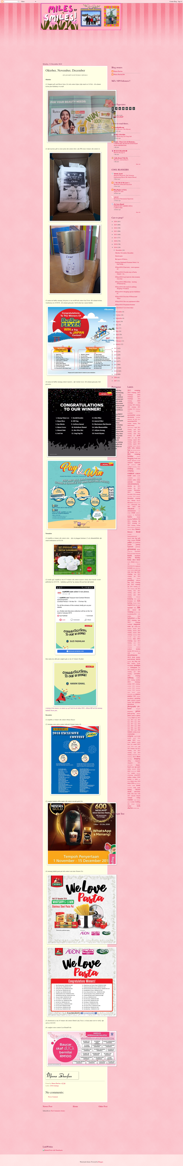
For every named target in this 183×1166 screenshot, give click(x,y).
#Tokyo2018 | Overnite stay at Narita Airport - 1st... (126, 273)
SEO (132, 744)
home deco (132, 559)
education (131, 508)
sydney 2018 (136, 777)
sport (138, 767)
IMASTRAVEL (131, 566)
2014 (115, 358)
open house (131, 692)
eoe (139, 511)
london (129, 616)
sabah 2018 (136, 738)
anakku (129, 423)
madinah (130, 624)
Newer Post (47, 1106)
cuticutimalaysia (133, 484)
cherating (134, 467)
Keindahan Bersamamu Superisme (123, 199)
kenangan (130, 601)
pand (134, 694)
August (118, 321)
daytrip (130, 486)
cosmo (138, 478)
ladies (138, 603)
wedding (137, 802)
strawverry (133, 771)
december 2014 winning (134, 494)
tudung (130, 789)
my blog (134, 661)
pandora (137, 694)
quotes (138, 715)
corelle (138, 476)
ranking (129, 717)
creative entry (132, 480)
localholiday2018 (132, 614)
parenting (137, 698)
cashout (130, 467)
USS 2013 (134, 793)
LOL (139, 614)
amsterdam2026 (132, 421)
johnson (138, 580)
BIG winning (134, 454)
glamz (138, 549)
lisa (134, 612)
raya (133, 717)
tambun (129, 779)
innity (133, 568)
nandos (133, 663)
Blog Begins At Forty (120, 190)
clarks (138, 467)
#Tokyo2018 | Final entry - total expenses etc (127, 268)
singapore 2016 (134, 763)
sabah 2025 (131, 740)
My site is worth (118, 115)
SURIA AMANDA (119, 135)
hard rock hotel (131, 553)
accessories (131, 415)
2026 (115, 221)
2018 (115, 247)
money (138, 657)
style (129, 773)
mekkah (130, 649)
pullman (134, 715)
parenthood (130, 698)
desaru (138, 500)
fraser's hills (131, 538)
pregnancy (130, 711)
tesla (136, 779)
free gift (137, 538)
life (138, 607)
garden (130, 544)
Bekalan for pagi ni (119, 152)
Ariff (138, 435)
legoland (130, 608)
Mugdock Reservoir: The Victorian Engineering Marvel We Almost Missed (125, 176)
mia (139, 651)
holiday (137, 557)
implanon (137, 566)
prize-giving (131, 713)
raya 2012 (137, 717)
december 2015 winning (134, 496)
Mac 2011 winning (134, 619)
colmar (138, 469)
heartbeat (137, 556)
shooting (130, 759)
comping (131, 471)
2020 (115, 241)
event (133, 512)
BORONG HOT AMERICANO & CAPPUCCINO (123, 207)
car (128, 464)
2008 (115, 377)
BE (128, 452)
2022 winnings (132, 407)
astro (132, 437)
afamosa (130, 419)
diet (129, 502)
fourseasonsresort (132, 536)
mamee (130, 628)
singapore (137, 761)
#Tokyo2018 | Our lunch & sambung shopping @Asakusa (126, 288)
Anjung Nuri (136, 423)
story (129, 771)
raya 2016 (137, 722)
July (117, 325)
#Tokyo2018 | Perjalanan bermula (125, 305)
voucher (130, 799)
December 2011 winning (134, 491)
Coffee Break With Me (121, 158)
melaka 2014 (131, 651)
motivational (131, 659)
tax (133, 779)
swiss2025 (137, 775)
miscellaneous (132, 655)
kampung (130, 599)
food (138, 531)
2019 (115, 244)
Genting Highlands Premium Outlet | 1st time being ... (127, 263)
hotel (138, 559)
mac (136, 618)
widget (132, 804)
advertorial (131, 417)
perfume (137, 702)
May (117, 331)
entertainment (132, 511)
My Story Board (119, 204)
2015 (115, 355)
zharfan (130, 808)
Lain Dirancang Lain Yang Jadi (123, 136)
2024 (115, 228)
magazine (137, 624)
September (119, 318)
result (138, 736)
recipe (138, 732)
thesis (129, 781)
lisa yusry (138, 612)
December (119, 250)
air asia (135, 419)
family (130, 517)
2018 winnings (54, 1086)
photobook (131, 704)
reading (135, 732)
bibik (136, 452)
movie (138, 659)
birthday (130, 456)
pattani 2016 (131, 702)
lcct (136, 605)
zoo (138, 808)
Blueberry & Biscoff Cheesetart (123, 184)
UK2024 (137, 789)
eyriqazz (130, 515)
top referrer (137, 783)
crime (138, 480)
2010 (115, 371)
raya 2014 (137, 720)
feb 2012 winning (134, 522)
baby (129, 448)
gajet (133, 542)
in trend (130, 568)
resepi (135, 736)
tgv (139, 779)
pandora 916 (132, 696)
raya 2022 (137, 728)
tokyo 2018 (137, 781)
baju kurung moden (135, 450)
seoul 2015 (136, 744)
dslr (129, 506)
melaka (138, 649)
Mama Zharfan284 (119, 74)
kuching (130, 603)
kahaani (138, 597)
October (118, 315)
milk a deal (134, 653)
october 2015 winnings (134, 688)
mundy (129, 661)
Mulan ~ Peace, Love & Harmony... (124, 142)
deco (129, 500)
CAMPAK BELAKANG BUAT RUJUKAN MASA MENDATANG (126, 144)
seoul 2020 (131, 746)
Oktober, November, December (124, 253)
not (128, 667)
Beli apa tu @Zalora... (121, 259)
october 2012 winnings (134, 681)
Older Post (103, 1106)
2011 (115, 368)
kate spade (137, 599)
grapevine (130, 551)
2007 (115, 381)
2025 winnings (134, 411)
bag (129, 450)
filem (133, 529)
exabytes (138, 513)
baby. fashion (136, 448)
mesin (136, 651)
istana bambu (131, 570)
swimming (130, 775)
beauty (132, 452)
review (129, 738)
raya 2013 (130, 720)
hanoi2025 (137, 551)
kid (135, 601)
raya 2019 (130, 726)
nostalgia (137, 665)
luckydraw (131, 618)
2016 (115, 351)
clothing (130, 468)
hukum (137, 562)
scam (129, 742)
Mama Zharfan (118, 71)
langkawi (130, 605)
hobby (129, 558)
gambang (137, 542)
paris (129, 700)
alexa (139, 419)
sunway (138, 773)
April (117, 334)
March (118, 338)
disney (131, 502)
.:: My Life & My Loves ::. (122, 183)
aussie (134, 446)
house (133, 562)
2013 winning (134, 390)
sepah (135, 746)
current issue (134, 482)
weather (132, 802)
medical (138, 647)
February (118, 341)
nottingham (133, 667)
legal (139, 605)
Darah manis (119, 256)
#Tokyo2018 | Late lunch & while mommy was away (127, 278)
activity (138, 415)
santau (138, 740)
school (134, 742)
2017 (115, 348)
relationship (131, 734)
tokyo (132, 781)
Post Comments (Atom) (58, 1111)
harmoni (138, 553)
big (139, 452)
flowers (130, 532)
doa (139, 504)
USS (129, 794)
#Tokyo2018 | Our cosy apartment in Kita (127, 301)
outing (138, 692)
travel (138, 785)
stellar (138, 769)
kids (138, 601)
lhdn (135, 607)
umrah (129, 791)
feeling (138, 525)
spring (129, 769)
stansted (134, 769)
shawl (134, 756)
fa (133, 515)
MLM (129, 657)
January (118, 344)
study (138, 771)
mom (133, 657)
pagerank (130, 694)
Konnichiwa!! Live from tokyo (124, 308)
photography (132, 706)
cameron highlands (134, 462)
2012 (115, 364)
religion (130, 736)
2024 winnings (136, 409)
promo (138, 713)
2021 (115, 238)
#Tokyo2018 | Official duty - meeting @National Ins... (126, 283)
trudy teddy (136, 787)
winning (138, 804)
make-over (137, 626)
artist (129, 438)
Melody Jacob (118, 174)
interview (138, 568)
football (129, 534)
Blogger (100, 1162)
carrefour (133, 464)
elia (139, 508)
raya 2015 (130, 722)
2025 (115, 225)
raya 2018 (137, 724)
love (139, 616)
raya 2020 (137, 726)
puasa (129, 715)
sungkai (133, 773)
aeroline (138, 417)
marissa (135, 634)
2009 (115, 374)
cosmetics (130, 478)
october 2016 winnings (134, 690)
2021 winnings (136, 405)
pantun (138, 696)
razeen (130, 732)
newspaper (130, 665)
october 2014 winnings (134, 686)
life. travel (132, 610)
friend (138, 540)
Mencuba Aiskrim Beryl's (121, 160)
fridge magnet (131, 540)
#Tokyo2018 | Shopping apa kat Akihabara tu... (127, 292)
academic (130, 413)
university (137, 791)
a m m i (116, 197)
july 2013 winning (133, 586)
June (117, 328)
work (138, 806)
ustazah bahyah (135, 795)
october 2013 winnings (134, 684)
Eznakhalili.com (119, 127)
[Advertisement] (91, 45)
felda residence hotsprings (134, 527)
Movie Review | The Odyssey (122, 129)
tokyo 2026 (131, 783)
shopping (137, 758)
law (134, 605)
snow (132, 767)
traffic (133, 785)
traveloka (130, 787)
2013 (115, 361)
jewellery (131, 580)
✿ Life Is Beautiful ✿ (120, 151)
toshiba (129, 785)
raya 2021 (130, 728)
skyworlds (130, 765)
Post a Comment (53, 1097)
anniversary (131, 425)
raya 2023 (130, 730)
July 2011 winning (134, 582)
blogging (131, 458)
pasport (138, 700)
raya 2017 (130, 724)
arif (134, 435)
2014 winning (132, 392)
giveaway (132, 548)
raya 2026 (137, 730)
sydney (130, 777)
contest (131, 473)
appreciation (131, 427)
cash (139, 464)
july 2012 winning (134, 584)
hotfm (129, 562)
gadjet (130, 542)
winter (129, 806)
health (130, 555)
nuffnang (131, 677)
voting (138, 798)
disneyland (134, 504)
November (119, 312)
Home (75, 1106)
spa (136, 767)
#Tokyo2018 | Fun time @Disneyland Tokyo (126, 297)
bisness (138, 456)
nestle (138, 663)
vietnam (130, 798)
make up (130, 626)
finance (137, 529)
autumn (138, 446)
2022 (115, 234)
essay (129, 513)
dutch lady (136, 506)
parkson (133, 700)
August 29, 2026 (118, 191)
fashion (134, 519)
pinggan (138, 708)
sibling (129, 761)
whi (128, 804)
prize (138, 710)
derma (133, 500)
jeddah (138, 578)
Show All (138, 164)
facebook (137, 515)
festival (129, 529)
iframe (138, 564)
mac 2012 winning (134, 621)
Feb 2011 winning (134, 520)
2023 (115, 231)
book (135, 458)
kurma (135, 603)
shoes (138, 756)
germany (138, 546)
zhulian (135, 808)
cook (134, 476)
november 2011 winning (134, 675)
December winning (134, 498)
